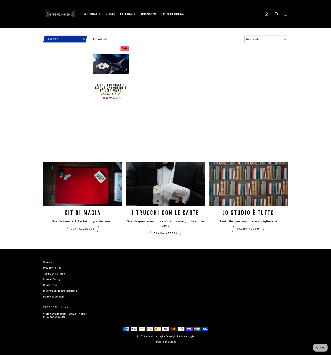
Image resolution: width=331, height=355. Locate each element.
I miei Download (173, 14)
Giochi (110, 14)
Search (47, 261)
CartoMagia (92, 14)
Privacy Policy (52, 267)
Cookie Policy (51, 279)
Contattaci (50, 284)
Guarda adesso (82, 229)
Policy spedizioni (54, 296)
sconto (53, 39)
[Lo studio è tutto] (248, 184)
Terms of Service (54, 273)
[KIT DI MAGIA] (82, 184)
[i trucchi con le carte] (165, 184)
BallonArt (127, 14)
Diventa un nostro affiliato (60, 290)
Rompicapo (148, 14)
